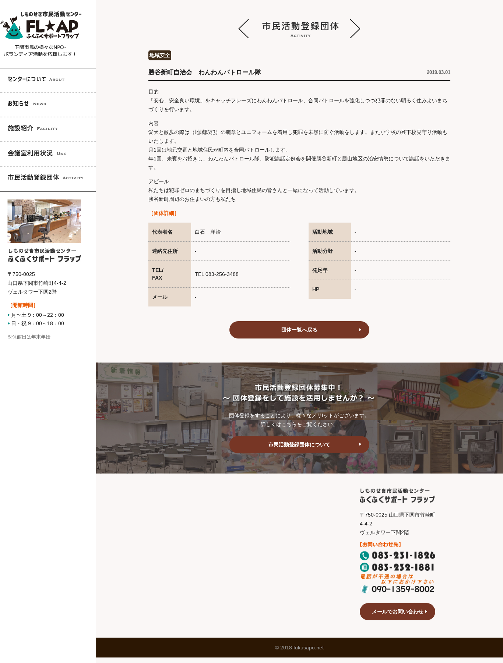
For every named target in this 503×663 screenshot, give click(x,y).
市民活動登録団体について (299, 444)
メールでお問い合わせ (397, 611)
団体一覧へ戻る (299, 330)
